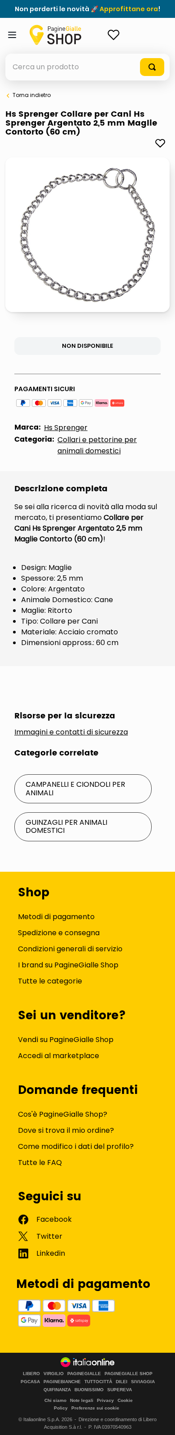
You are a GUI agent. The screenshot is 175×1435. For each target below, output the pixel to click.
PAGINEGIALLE (84, 1374)
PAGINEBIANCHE (62, 1382)
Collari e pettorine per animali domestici (97, 445)
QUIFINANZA (57, 1390)
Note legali (81, 1400)
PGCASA (30, 1382)
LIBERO (31, 1374)
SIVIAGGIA (143, 1382)
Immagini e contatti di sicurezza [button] (71, 732)
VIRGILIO (54, 1374)
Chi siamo (55, 1400)
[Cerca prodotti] (152, 67)
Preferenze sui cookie (95, 1407)
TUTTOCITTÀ (98, 1382)
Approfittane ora (129, 8)
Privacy (105, 1400)
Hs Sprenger (66, 427)
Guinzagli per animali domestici (66, 826)
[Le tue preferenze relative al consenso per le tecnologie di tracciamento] (159, 1419)
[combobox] (87, 67)
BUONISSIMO (89, 1390)
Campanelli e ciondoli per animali (75, 788)
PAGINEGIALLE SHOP (129, 1374)
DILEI (121, 1382)
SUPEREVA (119, 1390)
